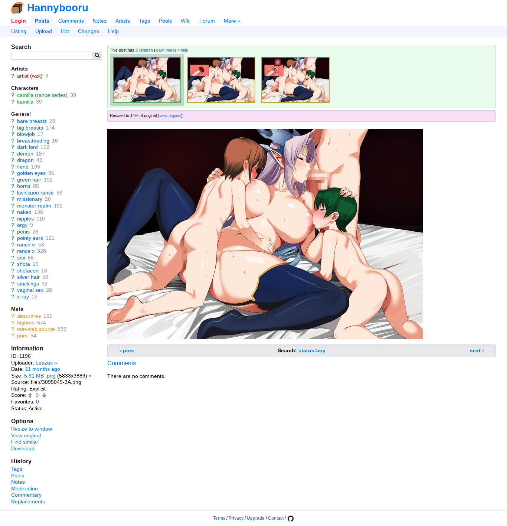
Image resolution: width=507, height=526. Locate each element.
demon (25, 154)
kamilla (25, 102)
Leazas (44, 363)
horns (23, 186)
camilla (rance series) (42, 95)
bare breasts (32, 121)
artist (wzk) (30, 76)
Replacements (28, 501)
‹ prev (127, 350)
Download (23, 448)
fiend (23, 167)
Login (18, 21)
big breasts (30, 128)
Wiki (185, 21)
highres (26, 323)
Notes (100, 21)
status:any (312, 350)
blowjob (26, 134)
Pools (165, 21)
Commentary (26, 495)
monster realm (34, 206)
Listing (18, 31)
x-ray (23, 297)
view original (170, 115)
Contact (276, 518)
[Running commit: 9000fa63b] (290, 518)
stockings (28, 284)
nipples (25, 219)
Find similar (24, 442)
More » (232, 21)
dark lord (27, 147)
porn (22, 336)
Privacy (236, 518)
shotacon (28, 271)
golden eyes (31, 173)
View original (26, 435)
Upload (43, 31)
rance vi (26, 245)
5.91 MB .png (40, 376)
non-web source (36, 329)
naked (24, 212)
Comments (71, 21)
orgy (22, 225)
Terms (219, 518)
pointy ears (30, 238)
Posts (42, 21)
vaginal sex (30, 290)
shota (23, 264)
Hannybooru (57, 7)
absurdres (29, 316)
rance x (26, 251)
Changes (88, 31)
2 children (144, 50)
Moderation (24, 488)
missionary (29, 199)
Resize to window (31, 429)
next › (477, 350)
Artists (122, 21)
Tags (144, 21)
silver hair (28, 277)
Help (113, 31)
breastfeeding (33, 141)
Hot (65, 31)
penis (23, 232)
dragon (25, 160)
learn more (165, 50)
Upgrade (256, 518)
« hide (182, 50)
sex (21, 258)
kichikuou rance (35, 193)
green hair (29, 180)
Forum (207, 21)
